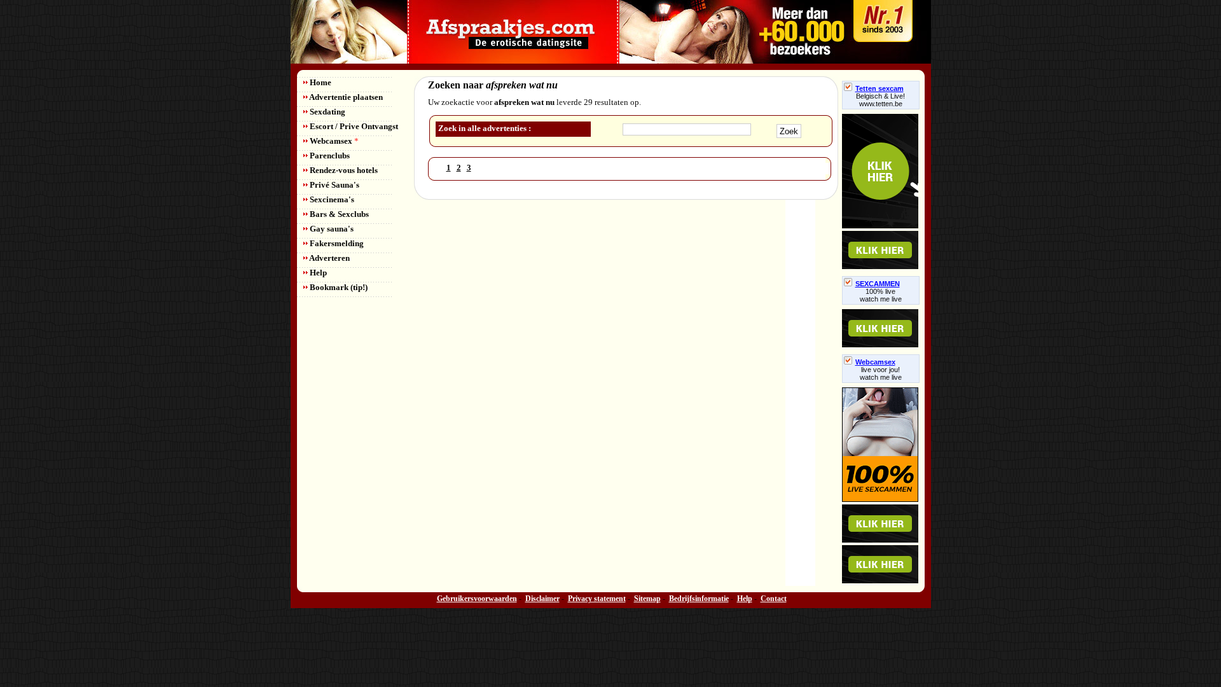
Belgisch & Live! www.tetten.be (880, 100)
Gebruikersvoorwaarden (477, 598)
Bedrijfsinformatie (699, 598)
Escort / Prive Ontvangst (353, 126)
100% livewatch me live (881, 295)
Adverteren (329, 258)
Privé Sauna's (333, 185)
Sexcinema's (331, 199)
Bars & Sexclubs (338, 214)
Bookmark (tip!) (338, 287)
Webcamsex (333, 141)
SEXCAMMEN (877, 284)
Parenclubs (329, 155)
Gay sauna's (331, 228)
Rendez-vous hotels (343, 170)
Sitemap (647, 598)
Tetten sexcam (879, 88)
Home (319, 82)
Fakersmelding (336, 243)
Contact (774, 598)
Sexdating (326, 111)
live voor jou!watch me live (881, 373)
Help (317, 272)
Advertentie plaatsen (345, 97)
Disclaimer (542, 598)
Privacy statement (597, 598)
